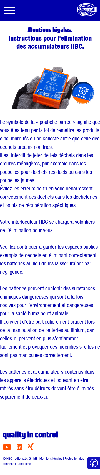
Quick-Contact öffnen (94, 463)
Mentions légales (50, 458)
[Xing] (31, 448)
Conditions (24, 464)
